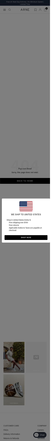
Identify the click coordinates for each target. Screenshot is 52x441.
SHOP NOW (26, 237)
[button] (45, 237)
